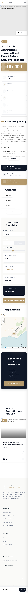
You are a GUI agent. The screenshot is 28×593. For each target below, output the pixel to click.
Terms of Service (20, 584)
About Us (5, 538)
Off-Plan (19, 243)
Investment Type (7, 239)
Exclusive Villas (7, 512)
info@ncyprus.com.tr (9, 569)
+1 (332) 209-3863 (8, 565)
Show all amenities (13, 212)
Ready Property (8, 243)
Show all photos (21, 32)
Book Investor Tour (13, 383)
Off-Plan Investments (8, 519)
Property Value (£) (8, 230)
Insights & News (7, 522)
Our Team (5, 541)
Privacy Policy (5, 584)
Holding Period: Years (9, 248)
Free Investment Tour (9, 525)
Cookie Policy (12, 584)
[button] (14, 332)
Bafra (4, 314)
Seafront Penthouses (8, 515)
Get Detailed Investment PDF (14, 300)
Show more (13, 158)
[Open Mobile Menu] (24, 2)
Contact (22, 589)
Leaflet (6, 347)
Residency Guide (7, 544)
